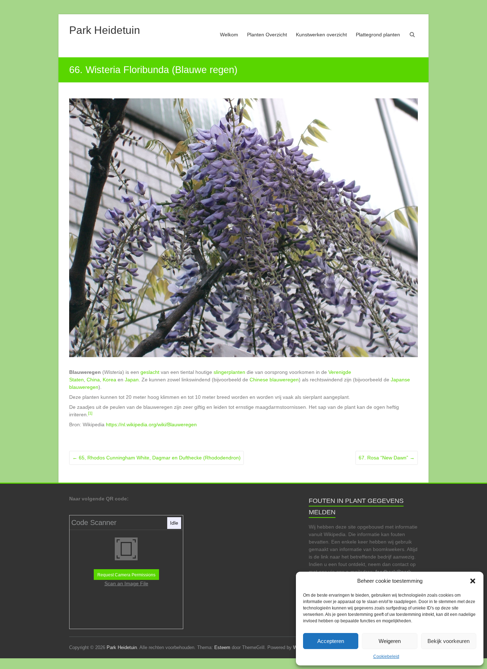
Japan (132, 379)
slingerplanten (229, 372)
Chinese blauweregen (274, 379)
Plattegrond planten (378, 34)
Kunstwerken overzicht (321, 34)
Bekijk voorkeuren (448, 641)
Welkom (229, 34)
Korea (109, 379)
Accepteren (330, 641)
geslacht (149, 372)
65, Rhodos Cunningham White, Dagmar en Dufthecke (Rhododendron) (156, 457)
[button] (472, 581)
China (93, 379)
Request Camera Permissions (126, 574)
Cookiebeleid (386, 656)
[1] (90, 413)
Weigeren (390, 641)
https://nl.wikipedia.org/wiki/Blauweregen (151, 424)
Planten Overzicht (267, 34)
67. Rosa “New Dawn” (387, 457)
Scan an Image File (126, 583)
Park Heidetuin (104, 30)
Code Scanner (94, 522)
